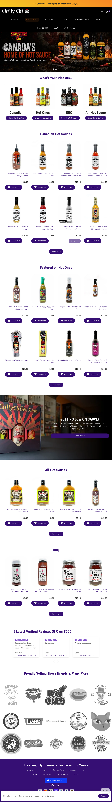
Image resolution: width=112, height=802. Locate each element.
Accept (103, 796)
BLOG (56, 28)
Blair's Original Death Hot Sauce (44, 361)
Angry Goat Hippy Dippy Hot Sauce (43, 308)
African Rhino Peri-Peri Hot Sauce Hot (43, 510)
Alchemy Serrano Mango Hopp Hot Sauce (18, 308)
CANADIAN (16, 20)
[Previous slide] (5, 48)
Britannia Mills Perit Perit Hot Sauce (43, 174)
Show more (56, 385)
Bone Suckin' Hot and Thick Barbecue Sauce (96, 590)
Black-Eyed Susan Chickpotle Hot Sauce (95, 308)
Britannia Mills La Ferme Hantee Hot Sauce (45, 228)
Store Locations (58, 770)
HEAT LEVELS (42, 28)
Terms (76, 774)
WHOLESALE (69, 28)
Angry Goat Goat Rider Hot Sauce (70, 308)
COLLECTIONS (32, 20)
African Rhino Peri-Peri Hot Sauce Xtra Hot (17, 510)
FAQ (83, 770)
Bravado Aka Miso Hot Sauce (69, 360)
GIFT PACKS (48, 20)
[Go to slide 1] (53, 69)
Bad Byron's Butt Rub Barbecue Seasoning (19, 590)
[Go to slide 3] (58, 69)
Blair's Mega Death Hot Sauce (16, 360)
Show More (56, 251)
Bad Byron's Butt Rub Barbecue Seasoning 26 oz (44, 590)
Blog (35, 774)
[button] (54, 661)
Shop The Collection (16, 118)
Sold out (74, 241)
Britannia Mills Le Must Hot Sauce (17, 228)
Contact (43, 770)
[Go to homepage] (15, 14)
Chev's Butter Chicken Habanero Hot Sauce (98, 228)
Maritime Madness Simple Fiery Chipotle (18, 174)
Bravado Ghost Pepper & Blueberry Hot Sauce (97, 361)
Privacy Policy (63, 774)
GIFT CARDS (64, 20)
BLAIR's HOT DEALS (82, 20)
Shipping (72, 770)
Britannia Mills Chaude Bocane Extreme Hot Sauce (70, 174)
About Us (30, 770)
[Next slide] (107, 48)
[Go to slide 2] (56, 69)
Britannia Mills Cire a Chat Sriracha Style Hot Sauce (97, 174)
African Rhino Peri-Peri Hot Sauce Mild (70, 510)
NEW (98, 20)
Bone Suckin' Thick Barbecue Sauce (70, 590)
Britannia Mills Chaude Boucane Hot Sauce (72, 228)
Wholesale (47, 774)
